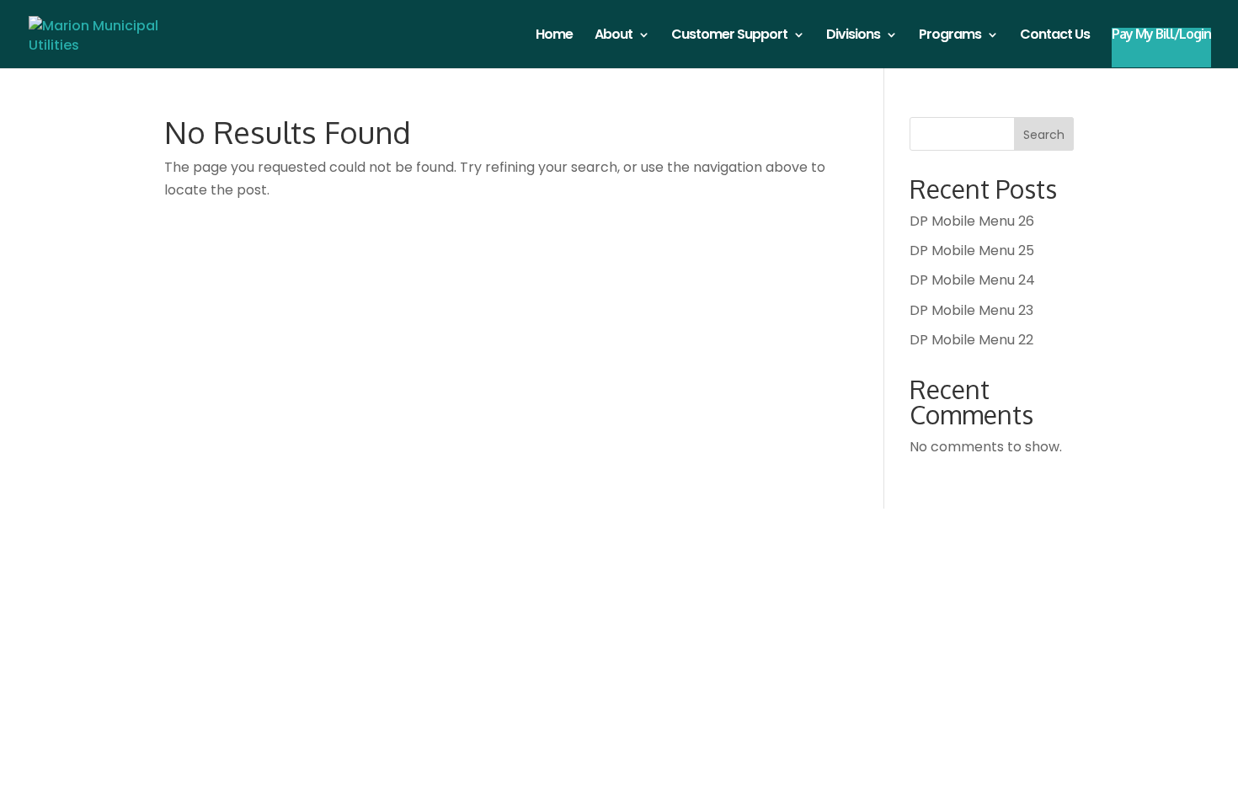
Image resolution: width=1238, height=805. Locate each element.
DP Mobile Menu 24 (972, 280)
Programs (950, 36)
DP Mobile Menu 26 (972, 221)
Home (554, 36)
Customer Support (729, 36)
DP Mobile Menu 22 (971, 339)
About (613, 36)
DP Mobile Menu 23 (971, 310)
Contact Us (1055, 36)
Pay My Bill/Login (1161, 35)
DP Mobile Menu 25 (972, 250)
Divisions (853, 36)
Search (1044, 134)
